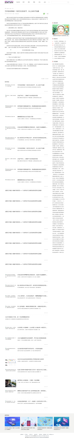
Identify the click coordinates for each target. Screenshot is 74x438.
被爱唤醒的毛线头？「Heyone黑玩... (58, 113)
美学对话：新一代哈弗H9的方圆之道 (58, 65)
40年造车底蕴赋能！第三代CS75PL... (58, 199)
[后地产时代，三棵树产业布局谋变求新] (10, 98)
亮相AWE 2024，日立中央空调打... (58, 204)
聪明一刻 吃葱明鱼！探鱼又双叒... (58, 214)
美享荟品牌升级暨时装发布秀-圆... (60, 46)
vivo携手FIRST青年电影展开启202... (58, 79)
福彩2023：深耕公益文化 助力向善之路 (59, 77)
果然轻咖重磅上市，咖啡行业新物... (58, 104)
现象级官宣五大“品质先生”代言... (57, 109)
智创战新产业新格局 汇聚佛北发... (58, 88)
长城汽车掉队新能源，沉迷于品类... (58, 119)
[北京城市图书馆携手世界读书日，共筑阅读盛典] (10, 351)
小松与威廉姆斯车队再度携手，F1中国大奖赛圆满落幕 (31, 338)
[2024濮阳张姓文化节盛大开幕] (10, 120)
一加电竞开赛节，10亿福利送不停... (60, 43)
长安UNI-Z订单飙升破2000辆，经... (58, 208)
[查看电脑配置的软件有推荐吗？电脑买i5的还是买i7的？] (61, 421)
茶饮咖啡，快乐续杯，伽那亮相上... (58, 145)
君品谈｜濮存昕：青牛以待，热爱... (58, 105)
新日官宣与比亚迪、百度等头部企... (58, 157)
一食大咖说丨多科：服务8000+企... (58, 73)
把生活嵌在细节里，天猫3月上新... (58, 252)
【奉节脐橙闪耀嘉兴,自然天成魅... (58, 130)
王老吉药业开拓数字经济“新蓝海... (58, 235)
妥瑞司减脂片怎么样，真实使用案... (58, 159)
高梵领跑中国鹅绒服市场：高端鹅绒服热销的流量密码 (31, 106)
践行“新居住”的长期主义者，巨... (59, 45)
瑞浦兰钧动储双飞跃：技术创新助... (58, 140)
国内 (29, 2)
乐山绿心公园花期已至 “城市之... (59, 58)
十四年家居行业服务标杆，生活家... (58, 231)
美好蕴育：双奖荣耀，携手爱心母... (58, 100)
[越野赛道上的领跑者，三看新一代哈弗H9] (10, 383)
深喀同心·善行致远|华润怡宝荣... (57, 218)
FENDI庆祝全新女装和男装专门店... (58, 246)
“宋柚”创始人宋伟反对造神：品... (57, 170)
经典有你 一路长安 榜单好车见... (57, 225)
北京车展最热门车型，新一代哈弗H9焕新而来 (17, 317)
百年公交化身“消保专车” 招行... (57, 151)
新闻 (8, 8)
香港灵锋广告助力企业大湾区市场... (58, 111)
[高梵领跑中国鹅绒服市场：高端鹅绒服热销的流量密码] (10, 109)
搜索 (68, 2)
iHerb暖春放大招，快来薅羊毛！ (57, 96)
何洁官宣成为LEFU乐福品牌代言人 (58, 138)
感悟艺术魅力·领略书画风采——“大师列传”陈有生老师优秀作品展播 (23, 211)
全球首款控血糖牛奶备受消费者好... (58, 212)
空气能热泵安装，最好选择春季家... (58, 164)
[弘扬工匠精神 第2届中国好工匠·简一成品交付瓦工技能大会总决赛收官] (10, 373)
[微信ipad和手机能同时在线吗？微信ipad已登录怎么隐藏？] (28, 421)
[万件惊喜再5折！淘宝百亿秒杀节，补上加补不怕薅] (10, 88)
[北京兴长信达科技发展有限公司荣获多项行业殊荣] (10, 362)
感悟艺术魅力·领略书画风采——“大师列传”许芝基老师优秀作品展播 (23, 253)
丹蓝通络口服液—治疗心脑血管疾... (58, 124)
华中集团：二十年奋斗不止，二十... (58, 201)
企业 (45, 2)
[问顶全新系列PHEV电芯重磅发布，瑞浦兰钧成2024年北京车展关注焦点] (10, 130)
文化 (39, 2)
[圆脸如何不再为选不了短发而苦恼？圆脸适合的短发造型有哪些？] (60, 30)
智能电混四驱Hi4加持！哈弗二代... (58, 176)
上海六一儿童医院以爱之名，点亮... (58, 128)
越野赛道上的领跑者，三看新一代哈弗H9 (28, 380)
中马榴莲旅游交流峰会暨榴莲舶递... (58, 84)
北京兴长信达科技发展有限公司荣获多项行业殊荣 (30, 359)
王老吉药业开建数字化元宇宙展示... (58, 239)
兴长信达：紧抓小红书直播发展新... (58, 178)
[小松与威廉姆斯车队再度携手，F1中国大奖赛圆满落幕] (10, 341)
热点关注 (18, 2)
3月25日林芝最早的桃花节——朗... (58, 216)
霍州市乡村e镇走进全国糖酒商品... (58, 182)
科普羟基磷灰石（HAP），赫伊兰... (58, 168)
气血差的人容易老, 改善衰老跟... (57, 90)
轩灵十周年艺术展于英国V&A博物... (58, 136)
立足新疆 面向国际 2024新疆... (57, 155)
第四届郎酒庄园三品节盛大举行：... (58, 166)
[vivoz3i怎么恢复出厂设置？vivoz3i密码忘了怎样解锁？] (12, 421)
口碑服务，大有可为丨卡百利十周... (58, 189)
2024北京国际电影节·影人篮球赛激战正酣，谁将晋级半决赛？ (32, 390)
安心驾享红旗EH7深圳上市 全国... (58, 197)
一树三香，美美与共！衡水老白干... (58, 220)
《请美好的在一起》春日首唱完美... (58, 174)
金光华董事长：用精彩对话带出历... (58, 71)
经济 (23, 2)
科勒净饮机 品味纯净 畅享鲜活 (57, 221)
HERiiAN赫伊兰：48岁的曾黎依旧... (58, 102)
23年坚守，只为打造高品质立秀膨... (58, 180)
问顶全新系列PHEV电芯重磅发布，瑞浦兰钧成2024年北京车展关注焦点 (32, 127)
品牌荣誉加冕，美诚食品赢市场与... (58, 210)
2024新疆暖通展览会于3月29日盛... (58, 153)
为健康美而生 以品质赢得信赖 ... (59, 52)
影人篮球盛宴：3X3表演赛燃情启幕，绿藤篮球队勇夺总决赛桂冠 (32, 306)
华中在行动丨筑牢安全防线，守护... (58, 187)
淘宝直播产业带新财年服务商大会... (58, 142)
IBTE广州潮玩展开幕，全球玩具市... (58, 250)
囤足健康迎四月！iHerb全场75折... (58, 143)
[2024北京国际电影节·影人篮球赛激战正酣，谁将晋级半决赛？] (10, 394)
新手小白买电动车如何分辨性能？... (58, 202)
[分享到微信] (44, 13)
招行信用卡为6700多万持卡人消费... (60, 50)
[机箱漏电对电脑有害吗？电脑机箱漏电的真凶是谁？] (45, 421)
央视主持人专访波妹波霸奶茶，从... (58, 242)
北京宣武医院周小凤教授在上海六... (58, 244)
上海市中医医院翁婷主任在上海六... (58, 206)
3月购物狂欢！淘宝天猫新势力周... (58, 223)
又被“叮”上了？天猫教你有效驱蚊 (58, 83)
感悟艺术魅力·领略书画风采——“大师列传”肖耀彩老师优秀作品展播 (23, 222)
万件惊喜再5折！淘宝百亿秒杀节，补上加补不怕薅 (30, 85)
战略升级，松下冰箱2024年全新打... (58, 229)
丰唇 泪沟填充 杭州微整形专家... (57, 81)
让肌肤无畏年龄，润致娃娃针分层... (58, 75)
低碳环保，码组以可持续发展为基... (58, 162)
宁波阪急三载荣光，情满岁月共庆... (58, 123)
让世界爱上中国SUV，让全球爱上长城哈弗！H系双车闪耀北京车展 (32, 327)
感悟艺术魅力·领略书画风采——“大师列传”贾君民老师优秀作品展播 (23, 264)
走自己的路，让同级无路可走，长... (58, 227)
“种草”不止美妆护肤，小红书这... (57, 191)
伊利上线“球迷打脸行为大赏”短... (57, 161)
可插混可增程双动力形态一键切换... (58, 193)
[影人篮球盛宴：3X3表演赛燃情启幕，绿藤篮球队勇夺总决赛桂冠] (10, 309)
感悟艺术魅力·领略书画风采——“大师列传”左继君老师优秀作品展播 (23, 190)
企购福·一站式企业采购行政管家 (59, 48)
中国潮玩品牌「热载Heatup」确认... (58, 147)
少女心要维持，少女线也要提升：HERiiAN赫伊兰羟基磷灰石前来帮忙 (32, 295)
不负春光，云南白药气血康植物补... (60, 56)
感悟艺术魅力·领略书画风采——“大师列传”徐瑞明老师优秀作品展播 (23, 243)
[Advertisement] (60, 14)
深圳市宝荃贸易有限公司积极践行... (58, 240)
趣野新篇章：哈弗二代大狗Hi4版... (58, 185)
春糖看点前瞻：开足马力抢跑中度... (58, 183)
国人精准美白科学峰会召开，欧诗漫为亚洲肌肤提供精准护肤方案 (32, 137)
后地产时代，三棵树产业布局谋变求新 (27, 95)
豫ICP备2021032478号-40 (29, 437)
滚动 (10, 8)
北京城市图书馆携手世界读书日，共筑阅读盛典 (30, 348)
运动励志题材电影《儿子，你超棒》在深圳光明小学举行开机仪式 (32, 401)
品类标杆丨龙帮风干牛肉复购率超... (58, 98)
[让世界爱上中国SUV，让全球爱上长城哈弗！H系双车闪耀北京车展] (10, 330)
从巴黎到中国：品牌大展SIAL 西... (58, 132)
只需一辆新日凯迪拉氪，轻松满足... (58, 121)
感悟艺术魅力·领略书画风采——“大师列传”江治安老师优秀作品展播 (23, 232)
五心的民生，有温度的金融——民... (60, 41)
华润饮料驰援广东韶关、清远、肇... (58, 69)
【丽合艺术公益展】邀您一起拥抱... (58, 94)
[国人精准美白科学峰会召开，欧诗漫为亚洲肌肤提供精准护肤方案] (10, 141)
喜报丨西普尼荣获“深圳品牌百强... (58, 64)
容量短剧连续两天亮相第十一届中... (58, 134)
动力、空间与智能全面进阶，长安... (58, 126)
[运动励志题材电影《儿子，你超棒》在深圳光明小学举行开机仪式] (10, 404)
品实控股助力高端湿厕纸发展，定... (58, 117)
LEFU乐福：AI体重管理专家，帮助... (58, 149)
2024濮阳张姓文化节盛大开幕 (25, 116)
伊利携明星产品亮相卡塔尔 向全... (58, 248)
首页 (5, 8)
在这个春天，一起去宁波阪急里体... (58, 233)
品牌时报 (34, 435)
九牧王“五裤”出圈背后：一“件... (57, 92)
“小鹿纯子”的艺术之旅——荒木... (57, 67)
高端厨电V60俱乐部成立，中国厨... (58, 237)
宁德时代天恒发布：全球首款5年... (58, 115)
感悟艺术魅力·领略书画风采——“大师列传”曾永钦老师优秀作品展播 (23, 201)
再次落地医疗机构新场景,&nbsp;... (58, 195)
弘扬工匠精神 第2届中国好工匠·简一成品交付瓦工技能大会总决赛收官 (32, 369)
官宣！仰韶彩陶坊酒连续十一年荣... (58, 172)
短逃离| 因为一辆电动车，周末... (57, 107)
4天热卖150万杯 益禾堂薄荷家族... (58, 86)
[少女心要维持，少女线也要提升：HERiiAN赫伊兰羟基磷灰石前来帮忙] (10, 299)
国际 (34, 2)
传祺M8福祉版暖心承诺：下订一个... (60, 54)
